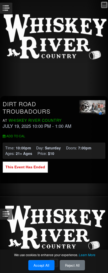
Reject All (72, 265)
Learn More (87, 254)
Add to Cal (15, 136)
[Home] (54, 36)
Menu (11, 6)
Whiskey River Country (35, 120)
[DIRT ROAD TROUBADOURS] (92, 107)
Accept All (41, 265)
